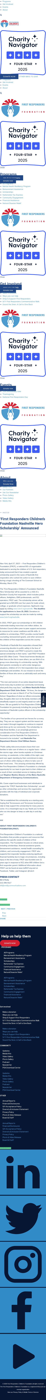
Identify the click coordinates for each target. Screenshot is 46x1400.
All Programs (8, 183)
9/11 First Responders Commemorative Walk (21, 301)
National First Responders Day (15, 397)
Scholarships (8, 192)
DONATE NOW (9, 76)
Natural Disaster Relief (12, 203)
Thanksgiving (8, 394)
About (5, 10)
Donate (43, 699)
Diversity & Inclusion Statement (15, 1109)
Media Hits (7, 501)
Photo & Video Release (12, 1115)
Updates (6, 1051)
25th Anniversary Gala (12, 391)
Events (5, 7)
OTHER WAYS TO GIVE (28, 76)
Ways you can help (10, 296)
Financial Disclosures (11, 1104)
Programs (7, 1)
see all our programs (11, 178)
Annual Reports (9, 1101)
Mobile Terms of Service (31, 1392)
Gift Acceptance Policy (12, 1107)
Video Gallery (8, 498)
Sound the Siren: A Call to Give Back (18, 304)
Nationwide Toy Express (13, 195)
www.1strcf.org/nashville (9, 617)
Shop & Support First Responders (16, 299)
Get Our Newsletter (11, 492)
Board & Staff (8, 1118)
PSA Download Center (11, 1068)
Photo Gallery (8, 495)
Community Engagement (13, 198)
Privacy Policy (8, 1112)
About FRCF (8, 487)
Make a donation (9, 293)
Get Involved (8, 4)
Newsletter (7, 1065)
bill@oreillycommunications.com (13, 886)
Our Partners (8, 489)
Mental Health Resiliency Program (17, 186)
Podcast (6, 1062)
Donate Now (8, 484)
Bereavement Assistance (13, 189)
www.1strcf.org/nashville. (23, 609)
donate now (8, 181)
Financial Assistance (11, 200)
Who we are (8, 481)
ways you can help (11, 287)
